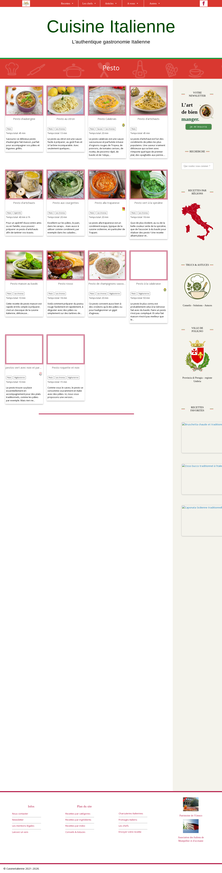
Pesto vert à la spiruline (148, 202)
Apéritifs (17, 213)
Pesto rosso (65, 283)
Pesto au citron (66, 118)
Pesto (9, 129)
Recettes (65, 3)
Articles (109, 3)
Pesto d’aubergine (24, 118)
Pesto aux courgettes (66, 202)
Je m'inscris (198, 126)
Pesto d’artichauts (148, 118)
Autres (153, 3)
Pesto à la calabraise (148, 283)
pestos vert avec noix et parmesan (24, 367)
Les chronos (60, 129)
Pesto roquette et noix (65, 367)
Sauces (100, 129)
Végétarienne (114, 293)
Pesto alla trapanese (107, 202)
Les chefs (87, 3)
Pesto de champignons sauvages (107, 283)
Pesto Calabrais (107, 118)
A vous (131, 3)
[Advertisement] (197, 613)
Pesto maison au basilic (24, 283)
